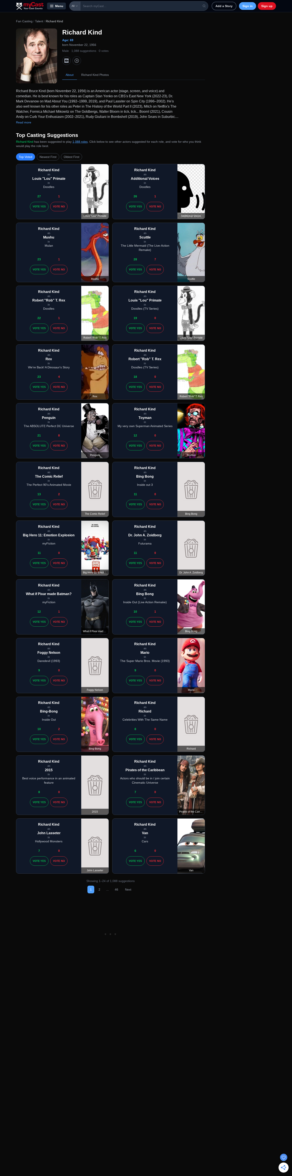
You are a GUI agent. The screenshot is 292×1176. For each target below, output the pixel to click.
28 (135, 259)
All (73, 6)
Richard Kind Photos (95, 74)
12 (135, 435)
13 (39, 494)
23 (39, 259)
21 (39, 435)
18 (135, 376)
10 (135, 611)
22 (39, 318)
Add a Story (224, 6)
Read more (23, 122)
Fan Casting (24, 21)
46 (116, 889)
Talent (39, 21)
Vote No (59, 206)
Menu (59, 6)
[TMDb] (76, 60)
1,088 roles (80, 141)
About (70, 74)
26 (135, 196)
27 (39, 196)
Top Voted (25, 157)
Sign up (267, 6)
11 (135, 494)
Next (128, 889)
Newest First (48, 157)
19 (135, 318)
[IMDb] (66, 60)
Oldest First (71, 157)
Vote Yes (39, 206)
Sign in (247, 6)
